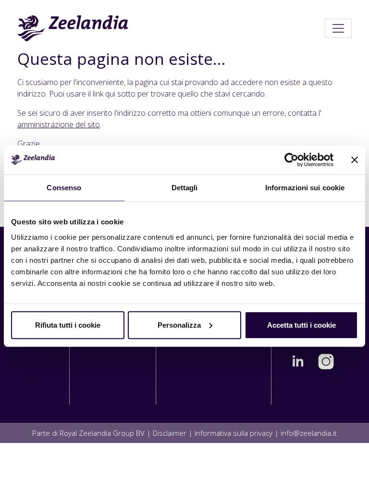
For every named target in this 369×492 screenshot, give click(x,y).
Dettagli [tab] (185, 188)
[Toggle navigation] (338, 28)
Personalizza (179, 324)
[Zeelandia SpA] (72, 28)
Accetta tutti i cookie (301, 324)
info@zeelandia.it (309, 433)
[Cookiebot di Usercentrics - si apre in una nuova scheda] (291, 160)
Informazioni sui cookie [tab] (304, 188)
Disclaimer (169, 433)
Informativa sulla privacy (233, 433)
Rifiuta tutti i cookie (67, 324)
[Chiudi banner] (354, 160)
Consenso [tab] (64, 188)
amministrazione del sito (58, 124)
